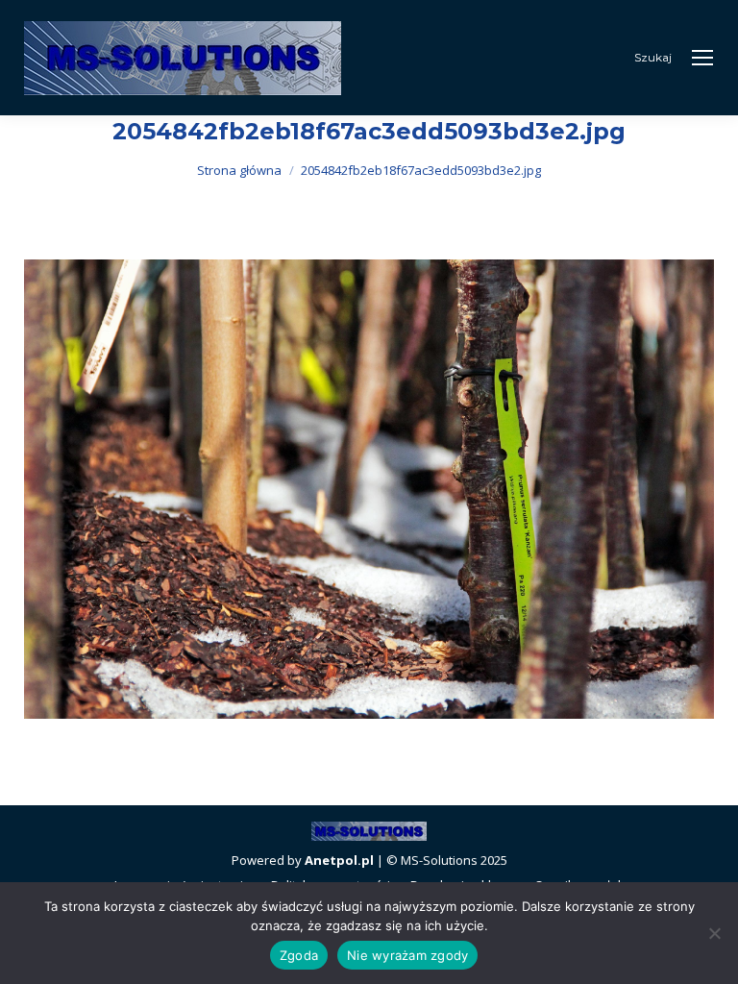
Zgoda (299, 955)
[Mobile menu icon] (702, 57)
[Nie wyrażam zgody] (714, 933)
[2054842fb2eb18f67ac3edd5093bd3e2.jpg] (369, 489)
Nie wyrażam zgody (407, 955)
